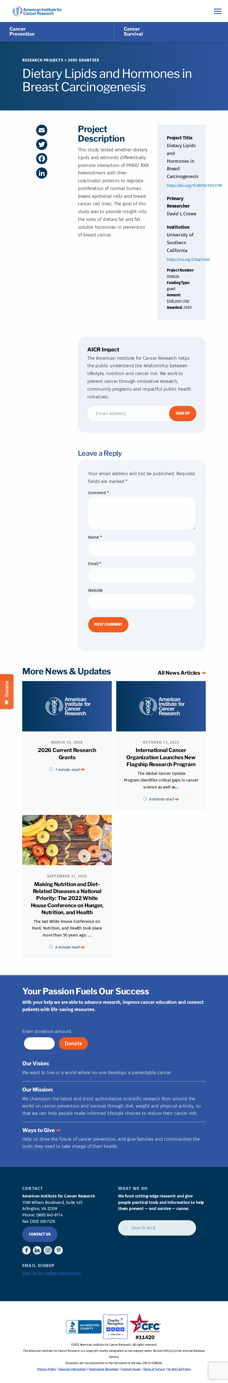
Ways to (38, 1130)
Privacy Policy (46, 1369)
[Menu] (217, 11)
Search (123, 1229)
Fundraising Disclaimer (104, 1369)
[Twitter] (41, 144)
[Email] (41, 130)
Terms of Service (154, 1369)
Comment (98, 492)
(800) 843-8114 (49, 1214)
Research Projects (42, 60)
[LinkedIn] (41, 173)
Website (95, 590)
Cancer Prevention (21, 31)
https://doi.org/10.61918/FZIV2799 (194, 185)
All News (179, 673)
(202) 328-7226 (42, 1221)
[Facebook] (41, 158)
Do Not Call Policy (179, 1369)
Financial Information (72, 1369)
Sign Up (183, 413)
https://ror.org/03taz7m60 (188, 259)
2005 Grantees (83, 60)
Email (94, 563)
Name (95, 537)
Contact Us (40, 1234)
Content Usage (130, 1369)
